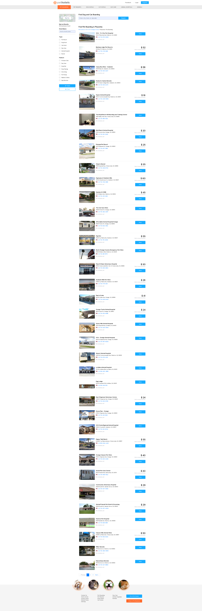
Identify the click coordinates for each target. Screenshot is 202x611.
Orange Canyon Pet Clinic (104, 455)
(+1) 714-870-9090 (103, 37)
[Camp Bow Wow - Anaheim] (87, 71)
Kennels (139, 7)
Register (145, 2)
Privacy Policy (85, 598)
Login (136, 2)
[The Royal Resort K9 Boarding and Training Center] (87, 119)
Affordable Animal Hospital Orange (107, 222)
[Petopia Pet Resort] (87, 151)
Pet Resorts (77, 7)
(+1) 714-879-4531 (103, 357)
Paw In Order (100, 295)
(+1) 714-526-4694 (103, 327)
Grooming (64, 72)
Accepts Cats (65, 60)
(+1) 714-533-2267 (103, 71)
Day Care (113, 7)
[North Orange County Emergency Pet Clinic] (87, 254)
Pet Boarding (64, 7)
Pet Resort (64, 39)
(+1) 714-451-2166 (103, 196)
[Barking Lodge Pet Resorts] (87, 54)
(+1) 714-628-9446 (103, 299)
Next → (97, 575)
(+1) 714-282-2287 (103, 211)
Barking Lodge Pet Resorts (104, 47)
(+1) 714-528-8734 (103, 168)
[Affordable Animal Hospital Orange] (87, 226)
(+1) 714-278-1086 (103, 51)
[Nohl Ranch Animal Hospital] (87, 134)
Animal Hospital (65, 51)
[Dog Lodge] (87, 386)
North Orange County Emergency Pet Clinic (109, 250)
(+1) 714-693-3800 (103, 268)
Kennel (63, 54)
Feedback (128, 2)
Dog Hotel (64, 42)
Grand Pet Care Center (103, 470)
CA (89, 29)
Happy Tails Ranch (101, 439)
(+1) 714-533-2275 (103, 85)
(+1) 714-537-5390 (103, 488)
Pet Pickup (64, 74)
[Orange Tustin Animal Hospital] (87, 314)
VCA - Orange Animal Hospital (105, 337)
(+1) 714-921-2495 (103, 134)
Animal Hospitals (126, 7)
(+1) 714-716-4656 (103, 240)
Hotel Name (62, 29)
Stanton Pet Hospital (102, 519)
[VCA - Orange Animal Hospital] (87, 342)
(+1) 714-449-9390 (103, 99)
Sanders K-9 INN (101, 192)
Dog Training (64, 69)
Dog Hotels (90, 7)
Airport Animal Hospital (103, 353)
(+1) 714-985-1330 (103, 118)
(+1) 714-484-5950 (103, 551)
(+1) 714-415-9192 (103, 415)
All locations (82, 29)
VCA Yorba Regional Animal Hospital (107, 425)
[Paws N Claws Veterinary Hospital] (87, 269)
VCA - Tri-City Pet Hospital (104, 33)
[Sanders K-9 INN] (87, 197)
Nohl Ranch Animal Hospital (104, 130)
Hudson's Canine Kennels (104, 81)
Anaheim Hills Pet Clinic (103, 280)
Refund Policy (85, 600)
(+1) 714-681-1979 (102, 254)
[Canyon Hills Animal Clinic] (87, 537)
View (140, 34)
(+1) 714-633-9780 (103, 401)
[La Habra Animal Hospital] (87, 371)
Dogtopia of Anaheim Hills (104, 178)
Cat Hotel (63, 45)
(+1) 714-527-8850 (103, 565)
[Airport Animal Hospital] (87, 357)
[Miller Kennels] (87, 551)
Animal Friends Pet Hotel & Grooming (107, 504)
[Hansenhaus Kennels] (87, 565)
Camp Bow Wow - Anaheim (104, 67)
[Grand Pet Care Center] (87, 475)
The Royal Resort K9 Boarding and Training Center (111, 114)
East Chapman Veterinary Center (106, 397)
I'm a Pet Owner (134, 596)
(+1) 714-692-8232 (103, 536)
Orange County (95, 29)
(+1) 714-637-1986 (103, 148)
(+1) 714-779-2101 (103, 283)
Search (123, 18)
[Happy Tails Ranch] (87, 444)
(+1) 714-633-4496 (103, 459)
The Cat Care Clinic (102, 208)
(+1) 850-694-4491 (103, 443)
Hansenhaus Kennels (102, 561)
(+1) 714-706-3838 (103, 182)
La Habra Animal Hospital (103, 367)
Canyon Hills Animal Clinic (104, 533)
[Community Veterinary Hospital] (87, 492)
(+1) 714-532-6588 (103, 313)
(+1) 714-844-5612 (103, 226)
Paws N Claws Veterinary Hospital (106, 264)
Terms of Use (84, 597)
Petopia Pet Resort (102, 144)
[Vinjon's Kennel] (87, 168)
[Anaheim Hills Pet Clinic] (87, 285)
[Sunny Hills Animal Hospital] (87, 328)
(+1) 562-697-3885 (103, 371)
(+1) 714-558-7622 (103, 474)
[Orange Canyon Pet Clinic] (87, 460)
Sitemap (83, 601)
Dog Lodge (99, 381)
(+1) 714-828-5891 (103, 522)
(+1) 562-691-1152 (102, 385)
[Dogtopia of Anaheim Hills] (87, 182)
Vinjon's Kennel (100, 164)
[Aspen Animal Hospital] (87, 102)
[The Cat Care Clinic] (87, 212)
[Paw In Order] (87, 300)
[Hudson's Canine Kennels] (87, 85)
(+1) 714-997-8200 (103, 341)
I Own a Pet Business (134, 601)
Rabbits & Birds (65, 77)
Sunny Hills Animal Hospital (104, 323)
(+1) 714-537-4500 (103, 508)
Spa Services (64, 80)
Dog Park (63, 66)
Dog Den (98, 236)
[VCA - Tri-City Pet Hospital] (87, 37)
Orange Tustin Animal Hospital (105, 309)
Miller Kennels (100, 547)
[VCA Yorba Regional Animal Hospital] (87, 429)
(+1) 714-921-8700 (103, 429)
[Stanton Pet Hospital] (87, 523)
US (86, 29)
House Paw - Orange (102, 411)
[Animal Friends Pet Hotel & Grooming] (87, 508)
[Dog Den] (87, 240)
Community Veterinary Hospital (106, 485)
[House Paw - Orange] (87, 415)
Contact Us (84, 595)
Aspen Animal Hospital (103, 95)
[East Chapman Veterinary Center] (87, 401)
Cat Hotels (102, 7)
